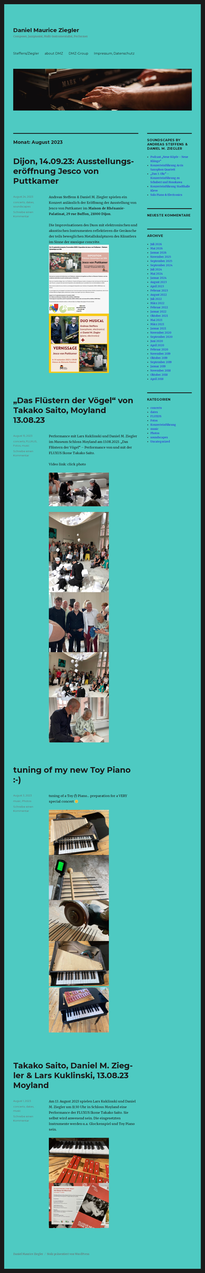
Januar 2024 (158, 278)
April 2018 (156, 379)
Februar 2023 (159, 290)
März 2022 (157, 303)
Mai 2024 (156, 273)
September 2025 (161, 261)
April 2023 (157, 286)
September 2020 (161, 337)
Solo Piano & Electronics (166, 195)
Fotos (17, 445)
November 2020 (160, 332)
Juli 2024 (156, 269)
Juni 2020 (156, 341)
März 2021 (157, 324)
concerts (19, 202)
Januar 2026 (158, 252)
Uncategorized (160, 441)
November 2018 (160, 370)
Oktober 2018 (159, 375)
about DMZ (54, 53)
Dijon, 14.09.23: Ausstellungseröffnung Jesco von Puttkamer (73, 171)
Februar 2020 (159, 349)
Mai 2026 (156, 248)
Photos (26, 801)
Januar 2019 (158, 366)
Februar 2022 (159, 307)
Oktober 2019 (158, 358)
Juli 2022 (156, 299)
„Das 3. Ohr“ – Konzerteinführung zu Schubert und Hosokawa (166, 178)
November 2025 (160, 257)
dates (29, 202)
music (25, 445)
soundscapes (21, 206)
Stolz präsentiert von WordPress (68, 1254)
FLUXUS (31, 441)
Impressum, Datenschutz (114, 53)
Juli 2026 (156, 244)
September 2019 (161, 362)
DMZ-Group (78, 53)
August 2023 (158, 282)
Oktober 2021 (159, 316)
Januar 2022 (158, 311)
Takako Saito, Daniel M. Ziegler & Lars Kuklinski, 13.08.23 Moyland (73, 1075)
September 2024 (161, 265)
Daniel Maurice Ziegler (46, 30)
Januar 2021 (158, 328)
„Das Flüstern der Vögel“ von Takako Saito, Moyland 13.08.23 (73, 410)
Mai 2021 (156, 320)
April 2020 (157, 345)
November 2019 (160, 353)
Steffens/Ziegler (26, 53)
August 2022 (158, 294)
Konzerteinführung (163, 424)
